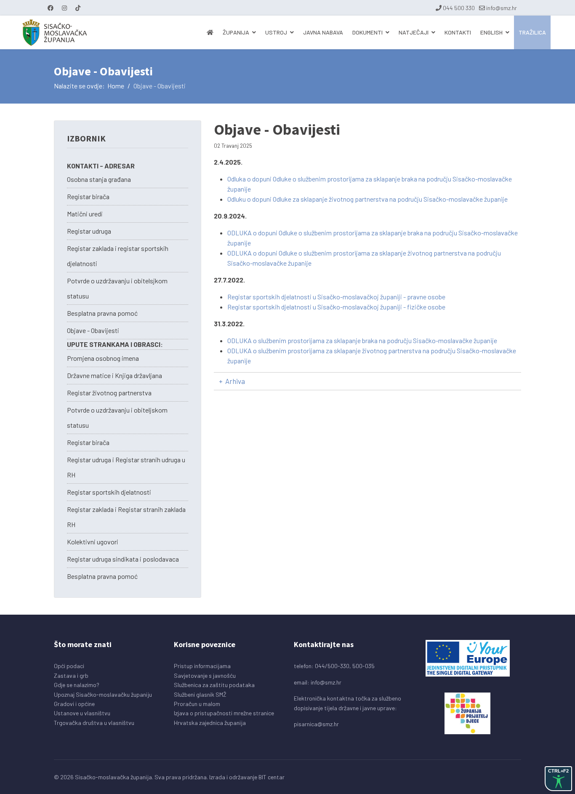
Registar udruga (89, 231)
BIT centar (271, 777)
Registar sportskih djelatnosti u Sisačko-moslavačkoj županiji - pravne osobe (336, 297)
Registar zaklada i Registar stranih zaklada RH (126, 516)
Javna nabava (323, 32)
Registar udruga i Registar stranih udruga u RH (126, 467)
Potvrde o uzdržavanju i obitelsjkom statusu (117, 288)
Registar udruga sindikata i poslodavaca (123, 559)
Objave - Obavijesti (93, 330)
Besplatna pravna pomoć (102, 313)
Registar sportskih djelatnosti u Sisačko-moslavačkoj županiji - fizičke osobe (336, 307)
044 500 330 (459, 7)
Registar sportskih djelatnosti (109, 492)
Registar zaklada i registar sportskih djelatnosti (117, 255)
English (491, 32)
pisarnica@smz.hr (316, 723)
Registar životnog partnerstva (109, 393)
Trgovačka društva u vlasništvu (94, 722)
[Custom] (77, 7)
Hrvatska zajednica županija (210, 722)
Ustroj (276, 32)
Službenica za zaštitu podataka (214, 684)
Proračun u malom (197, 703)
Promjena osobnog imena (103, 358)
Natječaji (414, 32)
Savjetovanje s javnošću (205, 675)
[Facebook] (50, 7)
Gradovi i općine (74, 703)
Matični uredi (85, 214)
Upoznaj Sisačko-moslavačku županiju (103, 694)
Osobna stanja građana (99, 179)
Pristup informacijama (202, 665)
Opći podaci (69, 665)
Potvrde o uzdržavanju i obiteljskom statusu (117, 417)
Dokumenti (367, 32)
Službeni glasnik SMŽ (200, 694)
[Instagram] (64, 7)
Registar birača (88, 196)
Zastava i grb (71, 675)
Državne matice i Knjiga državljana (114, 375)
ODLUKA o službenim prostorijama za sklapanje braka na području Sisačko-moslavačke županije (362, 340)
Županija (236, 32)
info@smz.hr (501, 7)
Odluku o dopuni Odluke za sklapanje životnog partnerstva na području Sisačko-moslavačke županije (367, 199)
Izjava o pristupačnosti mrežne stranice (224, 713)
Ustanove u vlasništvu (82, 713)
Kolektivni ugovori (92, 542)
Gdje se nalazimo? (76, 684)
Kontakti (458, 32)
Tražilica (532, 32)
